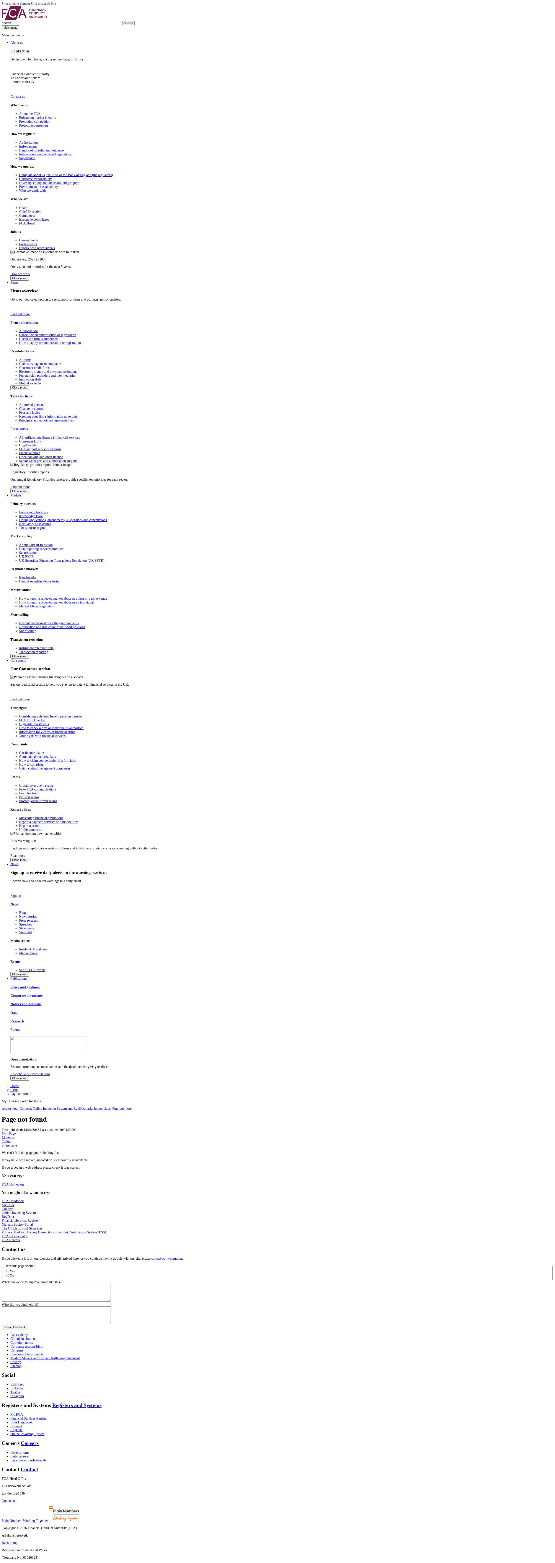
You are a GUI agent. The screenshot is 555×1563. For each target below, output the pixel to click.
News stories (28, 916)
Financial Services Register (20, 1220)
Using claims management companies (44, 768)
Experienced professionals (37, 248)
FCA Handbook (13, 1201)
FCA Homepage (13, 1184)
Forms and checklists (33, 512)
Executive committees (34, 219)
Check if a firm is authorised (38, 339)
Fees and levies (29, 412)
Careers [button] (30, 1443)
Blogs (23, 912)
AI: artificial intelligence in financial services (49, 437)
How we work (20, 274)
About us (16, 42)
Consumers (18, 660)
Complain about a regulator (37, 756)
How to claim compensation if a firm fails (47, 760)
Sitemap (15, 1366)
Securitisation (28, 553)
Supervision (27, 158)
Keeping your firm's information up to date (48, 416)
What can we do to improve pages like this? (31, 1282)
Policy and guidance (25, 987)
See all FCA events (32, 970)
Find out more (20, 314)
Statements (26, 928)
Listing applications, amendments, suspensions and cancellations (63, 520)
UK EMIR (26, 556)
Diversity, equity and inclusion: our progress (49, 183)
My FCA (8, 1205)
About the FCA (30, 113)
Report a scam (29, 826)
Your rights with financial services (42, 736)
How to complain (31, 764)
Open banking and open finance (41, 457)
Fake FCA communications (38, 789)
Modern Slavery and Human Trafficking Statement (45, 1358)
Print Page (9, 1133)
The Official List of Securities (22, 1228)
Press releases (28, 920)
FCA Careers (11, 1240)
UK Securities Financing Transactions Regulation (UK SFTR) (61, 560)
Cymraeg (16, 1350)
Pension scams (29, 797)
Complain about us (23, 1338)
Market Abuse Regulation (36, 606)
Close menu (19, 278)
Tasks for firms (21, 396)
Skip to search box (43, 3)
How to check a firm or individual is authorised (51, 728)
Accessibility (19, 1335)
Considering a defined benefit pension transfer (50, 716)
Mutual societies (30, 383)
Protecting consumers (33, 125)
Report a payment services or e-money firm (48, 822)
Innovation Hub (30, 379)
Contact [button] (29, 1469)
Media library (28, 953)
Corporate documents (26, 995)
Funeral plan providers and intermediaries (47, 375)
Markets (15, 495)
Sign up (15, 896)
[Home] (24, 19)
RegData (8, 1216)
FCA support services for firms (40, 449)
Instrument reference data (36, 648)
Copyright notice (21, 1342)
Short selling (27, 631)
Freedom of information (26, 1354)
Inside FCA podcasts (33, 949)
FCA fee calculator (15, 1236)
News (14, 864)
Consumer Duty (30, 441)
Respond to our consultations (30, 1074)
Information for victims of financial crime (47, 732)
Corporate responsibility (35, 179)
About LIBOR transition (36, 545)
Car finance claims (31, 753)
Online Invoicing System (19, 1213)
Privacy (15, 1362)
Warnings (25, 932)
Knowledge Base (31, 516)
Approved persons (31, 405)
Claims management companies (40, 364)
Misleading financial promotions (41, 818)
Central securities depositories (39, 581)
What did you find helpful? (20, 1304)
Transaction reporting (33, 652)
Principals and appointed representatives (46, 420)
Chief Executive (30, 211)
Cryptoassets (27, 445)
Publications (18, 978)
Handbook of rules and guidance (41, 150)
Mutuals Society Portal (17, 1224)
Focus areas (19, 429)
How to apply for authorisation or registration (50, 343)
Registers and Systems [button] (76, 1405)
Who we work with (32, 190)
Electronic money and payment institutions (48, 371)
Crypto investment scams (36, 785)
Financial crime (29, 453)
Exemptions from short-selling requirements (49, 623)
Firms (14, 282)
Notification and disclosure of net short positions (52, 627)
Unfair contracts (30, 829)
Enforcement (28, 146)
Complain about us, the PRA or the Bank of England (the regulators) (66, 175)
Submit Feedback (14, 1327)
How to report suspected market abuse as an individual (56, 602)
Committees (27, 215)
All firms (25, 360)
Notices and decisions (25, 1004)
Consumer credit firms (34, 367)
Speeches (25, 924)
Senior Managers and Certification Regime (48, 461)
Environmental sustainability (38, 187)
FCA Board (27, 223)
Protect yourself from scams (38, 801)
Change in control (31, 408)
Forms (15, 1029)
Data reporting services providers (41, 549)
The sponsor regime (32, 528)
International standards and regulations (45, 154)
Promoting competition (34, 121)
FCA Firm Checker (32, 720)
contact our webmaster (166, 1258)
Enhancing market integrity (37, 117)
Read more (17, 855)
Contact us (17, 96)
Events (15, 961)
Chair (23, 208)
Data (14, 1013)
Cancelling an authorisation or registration (47, 335)
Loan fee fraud (29, 793)
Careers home (28, 240)
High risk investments (34, 724)
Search (7, 23)
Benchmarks (27, 577)
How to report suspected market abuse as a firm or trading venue (63, 598)
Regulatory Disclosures (35, 524)
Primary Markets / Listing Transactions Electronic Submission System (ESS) (54, 1232)
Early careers (28, 244)
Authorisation (28, 142)
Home (14, 1086)
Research (17, 1021)
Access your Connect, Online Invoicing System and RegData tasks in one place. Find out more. (67, 1108)
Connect (7, 1209)
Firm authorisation (24, 322)
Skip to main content (16, 3)
